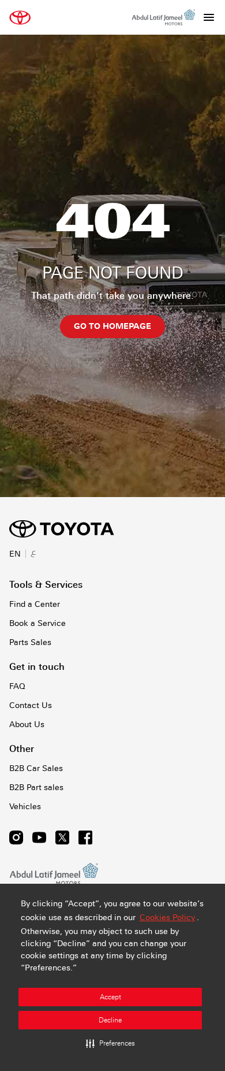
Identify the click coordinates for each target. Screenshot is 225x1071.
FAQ (17, 686)
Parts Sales (30, 642)
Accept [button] (110, 997)
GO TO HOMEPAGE (112, 326)
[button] (110, 1043)
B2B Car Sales (36, 768)
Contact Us (30, 705)
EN (15, 553)
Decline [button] (110, 1020)
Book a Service (37, 623)
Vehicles (25, 806)
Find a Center (34, 604)
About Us (26, 724)
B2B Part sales (36, 787)
